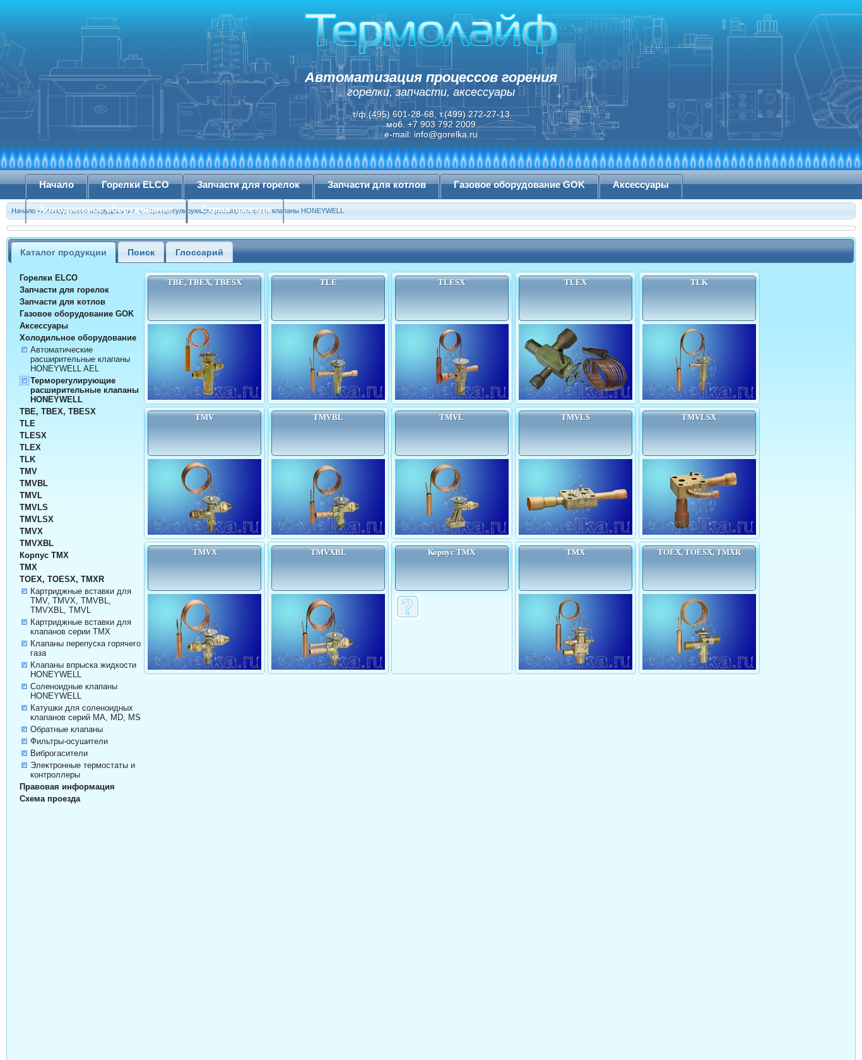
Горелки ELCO (135, 185)
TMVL (31, 495)
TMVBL (34, 483)
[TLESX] (452, 397)
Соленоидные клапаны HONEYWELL (73, 691)
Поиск (141, 252)
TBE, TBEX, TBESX (58, 411)
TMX (28, 567)
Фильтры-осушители (69, 741)
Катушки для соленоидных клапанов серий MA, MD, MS (85, 712)
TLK (27, 459)
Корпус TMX (44, 555)
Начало (56, 185)
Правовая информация (67, 786)
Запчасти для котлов (377, 185)
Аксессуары (641, 185)
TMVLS (34, 507)
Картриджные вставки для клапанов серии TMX (80, 626)
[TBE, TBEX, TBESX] (204, 397)
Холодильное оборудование (106, 209)
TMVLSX (37, 519)
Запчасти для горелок (248, 185)
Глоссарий (199, 252)
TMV (28, 471)
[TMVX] (204, 667)
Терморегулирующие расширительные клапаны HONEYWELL (84, 390)
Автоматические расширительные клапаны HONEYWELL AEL (80, 359)
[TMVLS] (575, 532)
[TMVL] (452, 532)
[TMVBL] (328, 532)
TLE (27, 423)
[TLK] (699, 397)
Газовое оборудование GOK (519, 185)
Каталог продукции (63, 252)
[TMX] (575, 667)
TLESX (33, 435)
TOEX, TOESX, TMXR (62, 579)
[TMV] (204, 532)
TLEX (30, 447)
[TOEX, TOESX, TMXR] (699, 667)
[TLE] (328, 397)
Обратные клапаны (66, 729)
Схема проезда (235, 209)
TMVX (31, 531)
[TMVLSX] (699, 532)
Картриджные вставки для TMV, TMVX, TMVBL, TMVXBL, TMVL (80, 600)
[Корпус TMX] (407, 616)
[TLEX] (575, 397)
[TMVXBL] (328, 667)
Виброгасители (59, 753)
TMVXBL (37, 543)
